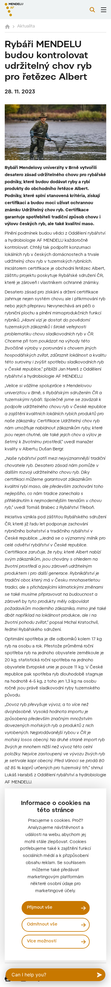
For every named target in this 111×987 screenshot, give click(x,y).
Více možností (41, 941)
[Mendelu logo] (34, 9)
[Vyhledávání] (92, 9)
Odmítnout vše (42, 925)
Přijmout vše (39, 908)
